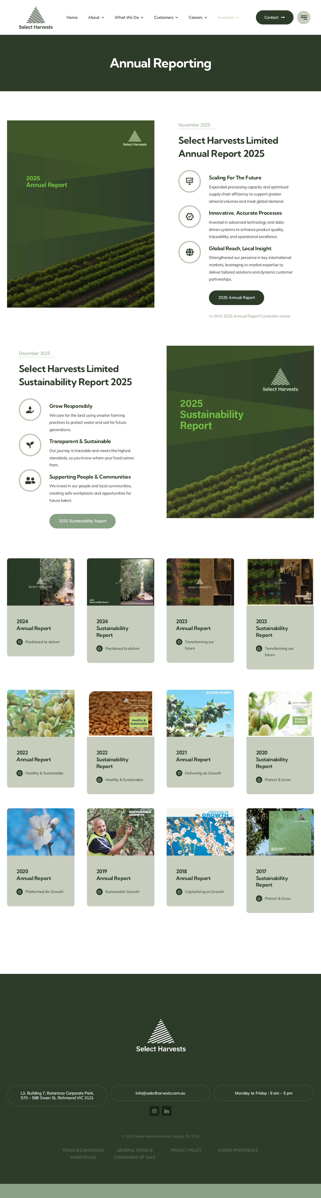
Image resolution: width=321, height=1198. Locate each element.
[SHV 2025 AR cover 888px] (80, 122)
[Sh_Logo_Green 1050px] (36, 3)
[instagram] (154, 1111)
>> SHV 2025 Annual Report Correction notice (249, 315)
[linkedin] (167, 1111)
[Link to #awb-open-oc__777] (303, 17)
